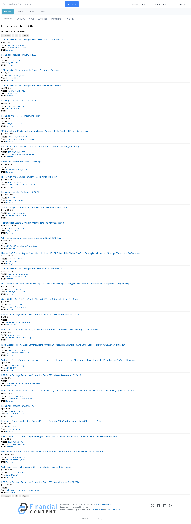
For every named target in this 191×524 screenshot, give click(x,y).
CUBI (7, 63)
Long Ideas (10, 307)
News (31, 19)
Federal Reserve (12, 139)
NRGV (23, 91)
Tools (43, 11)
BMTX (16, 411)
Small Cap (14, 353)
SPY (14, 368)
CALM (13, 289)
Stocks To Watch (12, 154)
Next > (25, 35)
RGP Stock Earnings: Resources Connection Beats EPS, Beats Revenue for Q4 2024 (40, 314)
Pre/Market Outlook (17, 399)
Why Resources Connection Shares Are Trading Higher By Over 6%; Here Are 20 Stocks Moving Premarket (52, 451)
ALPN (9, 350)
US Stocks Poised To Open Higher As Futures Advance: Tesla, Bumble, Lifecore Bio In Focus (44, 131)
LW (18, 473)
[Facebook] (158, 508)
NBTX (8, 108)
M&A (7, 429)
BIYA (9, 76)
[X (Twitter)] (152, 508)
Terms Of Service (113, 510)
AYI (9, 289)
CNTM (15, 274)
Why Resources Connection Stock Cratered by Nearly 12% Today (31, 238)
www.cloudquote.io (103, 504)
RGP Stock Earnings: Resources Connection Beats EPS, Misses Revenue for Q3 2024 (41, 375)
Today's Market (11, 490)
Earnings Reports (12, 383)
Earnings (9, 124)
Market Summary (29, 139)
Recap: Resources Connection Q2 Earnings (21, 161)
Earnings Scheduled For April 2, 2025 (18, 100)
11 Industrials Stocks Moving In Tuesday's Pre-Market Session (31, 85)
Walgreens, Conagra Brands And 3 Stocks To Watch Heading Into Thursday (37, 467)
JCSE (22, 228)
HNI (9, 442)
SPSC (20, 139)
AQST (15, 350)
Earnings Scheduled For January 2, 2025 (20, 192)
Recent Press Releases (18, 246)
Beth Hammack (11, 261)
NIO (21, 182)
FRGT (17, 76)
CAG (9, 259)
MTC (7, 460)
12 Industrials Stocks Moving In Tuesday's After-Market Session (31, 268)
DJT (17, 289)
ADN (14, 457)
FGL (14, 228)
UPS (22, 335)
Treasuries (70, 19)
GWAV (13, 91)
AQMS (10, 274)
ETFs (32, 11)
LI (12, 182)
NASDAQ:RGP (21, 322)
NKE (22, 259)
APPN (10, 305)
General (18, 429)
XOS (7, 93)
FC (12, 108)
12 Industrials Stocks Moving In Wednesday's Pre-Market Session (32, 222)
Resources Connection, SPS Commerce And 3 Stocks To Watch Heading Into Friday (40, 146)
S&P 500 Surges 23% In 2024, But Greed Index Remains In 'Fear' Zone (34, 207)
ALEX (20, 60)
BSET (18, 106)
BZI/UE (16, 108)
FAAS (19, 350)
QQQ (22, 366)
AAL (9, 60)
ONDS (25, 137)
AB (13, 60)
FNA (23, 350)
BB (14, 106)
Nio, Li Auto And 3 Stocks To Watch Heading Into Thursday (29, 176)
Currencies (42, 19)
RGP (9, 121)
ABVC (10, 457)
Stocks (20, 11)
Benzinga (9, 50)
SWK (18, 335)
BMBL (10, 137)
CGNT (23, 106)
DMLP (15, 305)
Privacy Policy (97, 510)
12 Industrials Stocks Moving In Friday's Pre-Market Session (30, 70)
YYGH (15, 93)
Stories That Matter (21, 292)
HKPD (22, 76)
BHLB (17, 63)
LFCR (14, 137)
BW (13, 76)
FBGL (9, 45)
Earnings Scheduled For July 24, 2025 (18, 54)
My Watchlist (160, 4)
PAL (12, 78)
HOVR (21, 274)
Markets (7, 11)
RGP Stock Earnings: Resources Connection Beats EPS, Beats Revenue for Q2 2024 (40, 482)
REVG (7, 231)
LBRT (12, 63)
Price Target (27, 337)
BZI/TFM (24, 47)
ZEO (7, 47)
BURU (10, 228)
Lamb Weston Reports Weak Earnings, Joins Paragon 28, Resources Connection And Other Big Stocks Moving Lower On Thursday (63, 344)
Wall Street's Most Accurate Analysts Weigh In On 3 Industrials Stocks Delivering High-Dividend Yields (49, 329)
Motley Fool (10, 248)
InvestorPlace (11, 325)
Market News (14, 47)
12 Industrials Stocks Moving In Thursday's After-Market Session (32, 39)
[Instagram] (170, 508)
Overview (21, 19)
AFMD (19, 457)
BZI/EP (19, 124)
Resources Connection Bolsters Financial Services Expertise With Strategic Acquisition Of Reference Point (51, 421)
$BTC (11, 292)
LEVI (13, 259)
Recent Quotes (138, 4)
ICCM (21, 411)
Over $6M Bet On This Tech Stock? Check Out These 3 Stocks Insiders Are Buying (40, 299)
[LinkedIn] (164, 508)
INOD (26, 274)
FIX (13, 45)
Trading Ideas (11, 444)
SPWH (8, 414)
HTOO (22, 45)
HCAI (17, 45)
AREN (24, 457)
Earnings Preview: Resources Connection (20, 115)
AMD (9, 396)
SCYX (23, 460)
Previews (29, 399)
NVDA (19, 213)
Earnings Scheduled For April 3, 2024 (18, 405)
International (56, 19)
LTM (18, 91)
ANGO (10, 106)
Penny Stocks (24, 353)
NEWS (19, 137)
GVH (18, 228)
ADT (16, 60)
